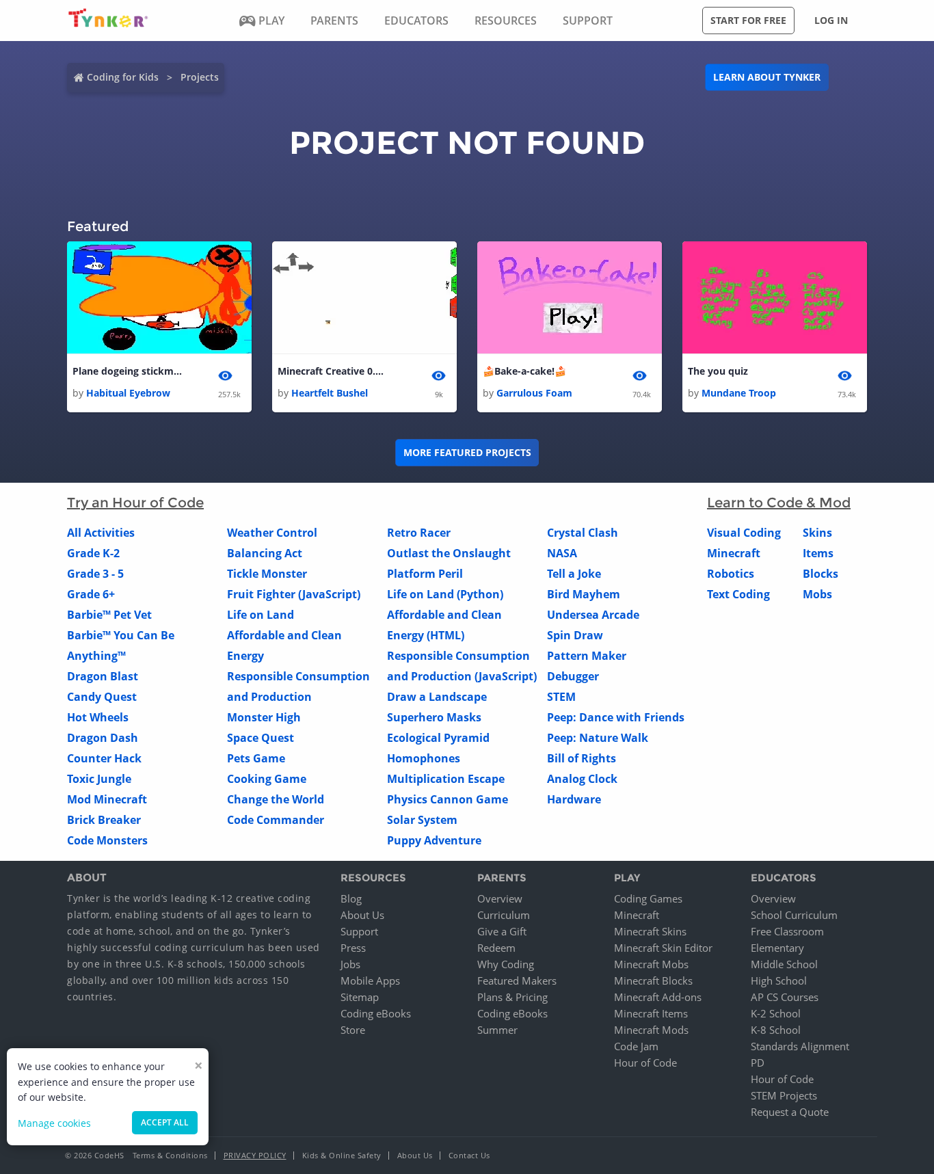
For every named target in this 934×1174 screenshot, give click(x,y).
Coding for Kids (123, 76)
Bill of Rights (581, 758)
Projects (200, 76)
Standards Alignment (800, 1046)
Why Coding (505, 964)
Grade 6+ (91, 594)
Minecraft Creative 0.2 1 (332, 370)
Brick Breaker (104, 819)
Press (353, 948)
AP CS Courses (784, 997)
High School (779, 980)
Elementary (777, 948)
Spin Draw (575, 635)
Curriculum (503, 915)
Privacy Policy (255, 1155)
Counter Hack (104, 758)
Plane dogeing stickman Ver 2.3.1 (127, 370)
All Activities (101, 532)
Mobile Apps (370, 980)
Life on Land (260, 614)
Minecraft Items (651, 1013)
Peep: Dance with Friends (615, 717)
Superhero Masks (434, 717)
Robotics (730, 573)
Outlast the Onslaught (449, 553)
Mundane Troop (739, 392)
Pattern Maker (586, 655)
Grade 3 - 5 (95, 573)
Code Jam (636, 1046)
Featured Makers (517, 980)
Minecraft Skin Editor (663, 948)
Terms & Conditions (170, 1155)
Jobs (350, 964)
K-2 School (776, 1013)
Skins (817, 532)
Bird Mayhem (583, 594)
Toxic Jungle (99, 778)
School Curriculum (794, 915)
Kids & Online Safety (342, 1155)
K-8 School (776, 1030)
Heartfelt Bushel (329, 392)
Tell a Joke (574, 573)
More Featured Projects (467, 452)
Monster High (264, 717)
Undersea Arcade (593, 614)
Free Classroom (787, 931)
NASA (562, 553)
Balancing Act (264, 553)
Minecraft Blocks (653, 980)
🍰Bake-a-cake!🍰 (524, 370)
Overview (499, 898)
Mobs (817, 594)
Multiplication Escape (446, 778)
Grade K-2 (93, 553)
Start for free (748, 20)
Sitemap (360, 997)
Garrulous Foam (534, 392)
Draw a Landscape (437, 696)
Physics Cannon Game (447, 799)
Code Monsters (107, 840)
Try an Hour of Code (135, 502)
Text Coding (738, 594)
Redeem (496, 948)
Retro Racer (419, 532)
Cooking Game (266, 778)
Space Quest (260, 737)
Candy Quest (102, 696)
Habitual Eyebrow (128, 392)
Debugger (573, 676)
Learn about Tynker (766, 76)
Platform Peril (425, 573)
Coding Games (648, 898)
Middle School (784, 964)
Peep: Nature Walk (597, 737)
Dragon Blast (102, 676)
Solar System (422, 819)
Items (818, 553)
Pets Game (256, 758)
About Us (362, 915)
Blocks (820, 573)
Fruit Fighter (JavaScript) (293, 594)
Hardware (574, 799)
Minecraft (733, 553)
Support (359, 931)
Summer (497, 1030)
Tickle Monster (267, 573)
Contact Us (469, 1155)
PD (757, 1062)
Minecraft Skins (650, 931)
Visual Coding (744, 532)
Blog (351, 898)
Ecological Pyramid (438, 737)
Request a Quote (790, 1112)
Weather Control (272, 532)
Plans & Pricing (512, 997)
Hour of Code (645, 1062)
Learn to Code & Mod (779, 502)
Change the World (275, 799)
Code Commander (275, 819)
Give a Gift (501, 931)
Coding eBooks (376, 1013)
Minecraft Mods (651, 1030)
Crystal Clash (582, 532)
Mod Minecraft (107, 799)
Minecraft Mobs (651, 964)
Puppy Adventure (434, 840)
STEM (561, 696)
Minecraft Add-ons (658, 997)
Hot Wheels (98, 717)
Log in (831, 20)
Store (353, 1030)
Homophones (423, 758)
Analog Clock (582, 778)
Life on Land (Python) (445, 594)
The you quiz (718, 370)
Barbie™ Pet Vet (109, 614)
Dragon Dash (102, 737)
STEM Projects (784, 1095)
